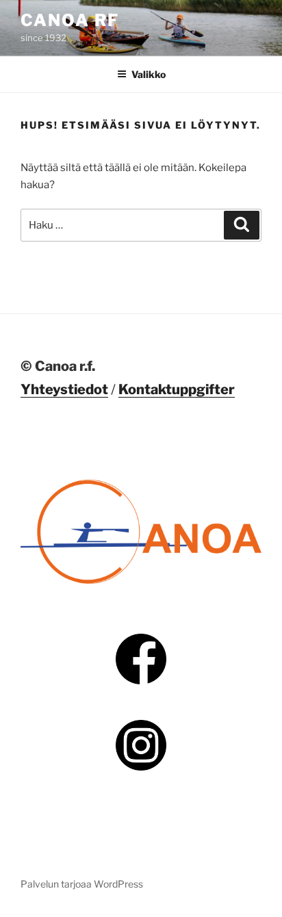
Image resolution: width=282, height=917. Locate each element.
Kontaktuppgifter (176, 389)
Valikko (148, 74)
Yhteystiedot (64, 389)
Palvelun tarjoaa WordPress (82, 884)
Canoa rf (70, 20)
